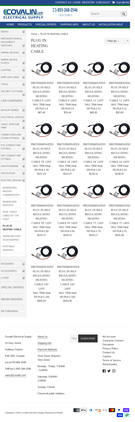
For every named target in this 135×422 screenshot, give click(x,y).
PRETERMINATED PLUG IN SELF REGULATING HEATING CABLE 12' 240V (120, 91)
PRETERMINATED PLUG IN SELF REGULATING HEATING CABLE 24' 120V (94, 153)
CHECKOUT (103, 2)
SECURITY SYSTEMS (12, 91)
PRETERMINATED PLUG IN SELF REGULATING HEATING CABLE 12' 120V (94, 91)
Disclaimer (108, 344)
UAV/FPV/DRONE (9, 166)
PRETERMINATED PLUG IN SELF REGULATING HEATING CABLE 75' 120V (94, 214)
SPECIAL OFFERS (45, 24)
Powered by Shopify (54, 413)
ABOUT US (88, 24)
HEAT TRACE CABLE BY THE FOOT (11, 215)
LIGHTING (6, 70)
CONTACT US (63, 2)
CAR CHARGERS (12, 100)
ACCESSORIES (9, 271)
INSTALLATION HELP (111, 24)
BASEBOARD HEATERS (10, 204)
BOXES (5, 31)
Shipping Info (44, 343)
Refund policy (110, 364)
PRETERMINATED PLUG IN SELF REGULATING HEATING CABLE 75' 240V (120, 214)
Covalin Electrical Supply (33, 413)
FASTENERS (7, 264)
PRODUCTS (25, 24)
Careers (107, 356)
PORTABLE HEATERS (9, 248)
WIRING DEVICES (10, 52)
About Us (43, 336)
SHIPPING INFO (69, 24)
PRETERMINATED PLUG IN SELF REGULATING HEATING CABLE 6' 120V (42, 91)
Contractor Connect (113, 340)
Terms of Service (112, 360)
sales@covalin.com (15, 375)
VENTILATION (8, 173)
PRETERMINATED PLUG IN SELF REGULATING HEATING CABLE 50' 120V (42, 214)
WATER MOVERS (12, 299)
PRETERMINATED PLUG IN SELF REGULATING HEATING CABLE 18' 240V (68, 153)
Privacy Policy (110, 348)
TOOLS (4, 84)
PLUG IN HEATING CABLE (12, 228)
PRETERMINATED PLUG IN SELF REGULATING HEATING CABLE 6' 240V (68, 91)
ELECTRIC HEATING (11, 180)
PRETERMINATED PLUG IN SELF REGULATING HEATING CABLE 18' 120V (42, 153)
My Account (109, 336)
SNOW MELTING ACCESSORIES (12, 238)
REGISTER (88, 2)
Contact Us (109, 352)
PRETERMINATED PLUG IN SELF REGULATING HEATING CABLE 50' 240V (68, 214)
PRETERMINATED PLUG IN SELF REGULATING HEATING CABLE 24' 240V (120, 153)
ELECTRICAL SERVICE (12, 117)
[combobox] (105, 13)
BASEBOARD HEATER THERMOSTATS (11, 191)
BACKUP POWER (10, 110)
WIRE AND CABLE (10, 77)
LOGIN (77, 2)
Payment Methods (47, 349)
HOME (10, 24)
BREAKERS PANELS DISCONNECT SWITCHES (11, 42)
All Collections (9, 311)
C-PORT (5, 278)
